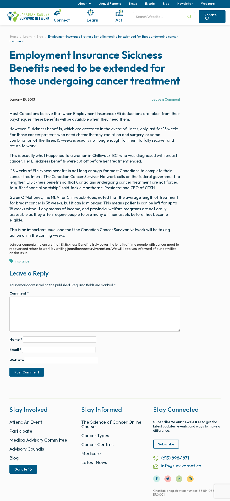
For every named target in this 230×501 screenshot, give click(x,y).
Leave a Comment (165, 99)
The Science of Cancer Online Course (111, 424)
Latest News (94, 462)
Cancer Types (95, 435)
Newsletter (185, 4)
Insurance (22, 261)
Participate (20, 431)
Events (150, 4)
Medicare (91, 453)
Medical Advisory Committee (38, 440)
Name (15, 339)
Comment (19, 293)
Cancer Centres (97, 444)
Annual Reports (110, 4)
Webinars (208, 4)
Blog (166, 4)
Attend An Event (25, 422)
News (133, 4)
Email (15, 350)
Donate (210, 15)
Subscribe (166, 444)
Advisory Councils (26, 449)
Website (16, 360)
